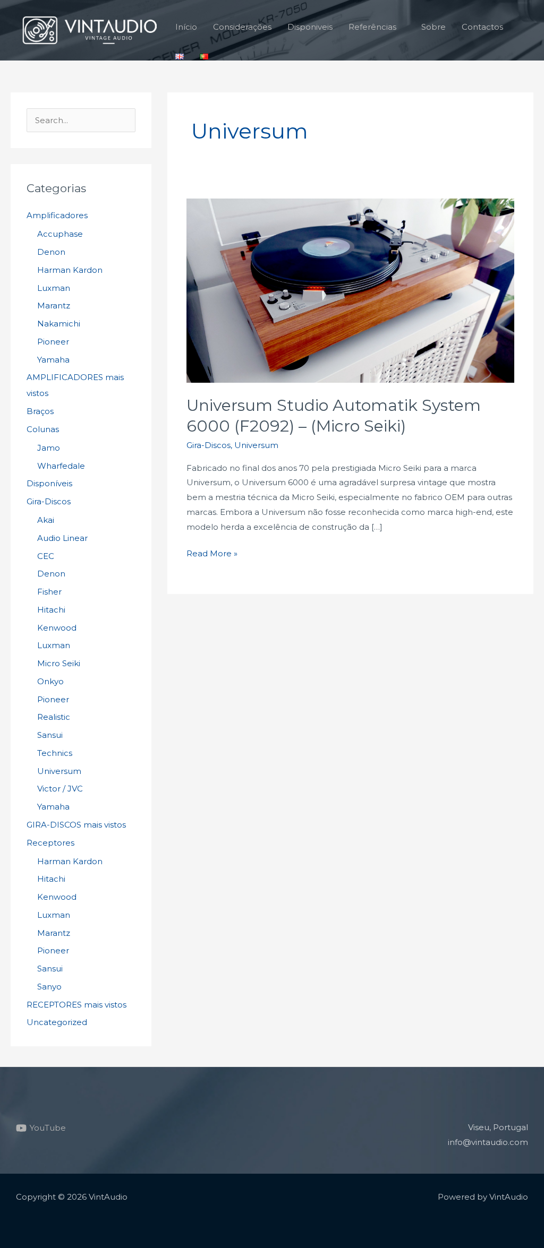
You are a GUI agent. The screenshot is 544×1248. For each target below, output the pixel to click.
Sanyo (49, 987)
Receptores (50, 843)
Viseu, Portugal (498, 1127)
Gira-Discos (49, 501)
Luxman (53, 288)
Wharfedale (61, 466)
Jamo (48, 448)
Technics (54, 753)
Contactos (482, 27)
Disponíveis (49, 483)
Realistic (53, 717)
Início (186, 27)
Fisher (49, 592)
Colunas (43, 429)
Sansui (50, 735)
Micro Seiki (58, 663)
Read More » (211, 552)
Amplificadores (57, 215)
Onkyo (50, 681)
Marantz (53, 305)
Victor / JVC (60, 789)
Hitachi (51, 610)
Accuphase (60, 234)
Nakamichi (58, 324)
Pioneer (53, 342)
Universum (59, 771)
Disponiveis (310, 27)
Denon (51, 252)
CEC (45, 556)
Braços (40, 411)
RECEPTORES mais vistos (76, 1005)
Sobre (433, 27)
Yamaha (53, 360)
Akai (45, 520)
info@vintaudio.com (488, 1142)
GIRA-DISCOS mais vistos (76, 825)
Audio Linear (62, 538)
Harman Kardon (70, 270)
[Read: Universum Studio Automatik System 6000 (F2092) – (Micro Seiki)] (350, 290)
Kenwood (56, 628)
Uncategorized (57, 1022)
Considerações (242, 27)
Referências (372, 27)
